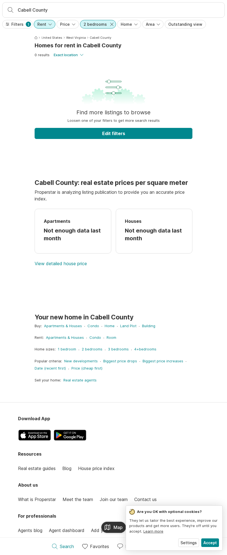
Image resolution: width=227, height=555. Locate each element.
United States (51, 38)
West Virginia (76, 38)
